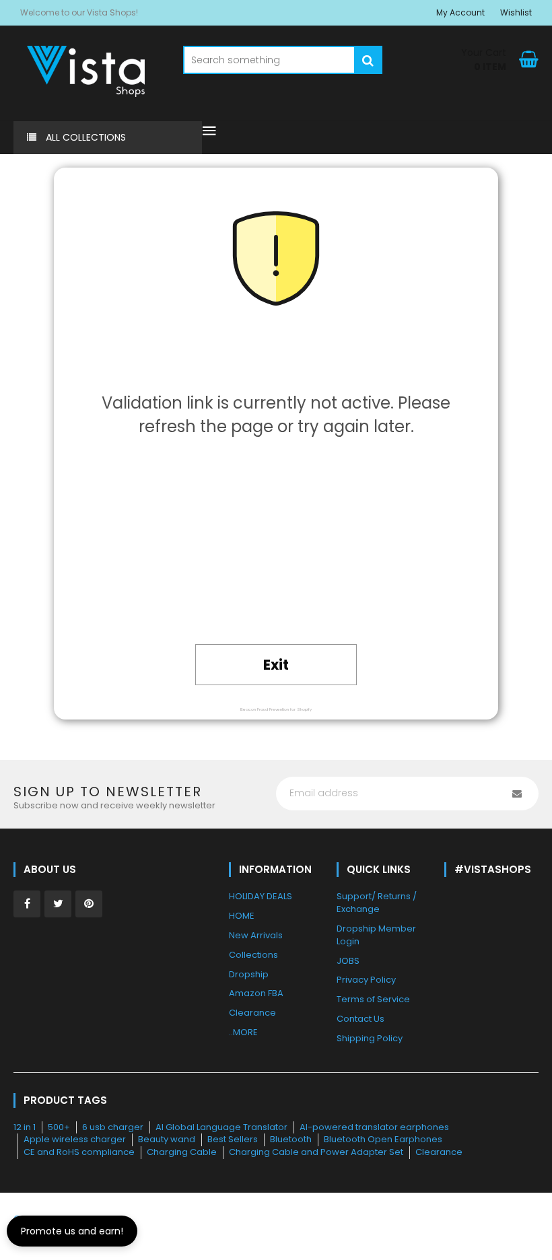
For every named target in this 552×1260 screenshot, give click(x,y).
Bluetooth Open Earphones (383, 1139)
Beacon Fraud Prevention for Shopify (276, 709)
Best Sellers (232, 1139)
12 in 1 (24, 1127)
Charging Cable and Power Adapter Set (316, 1152)
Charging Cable (182, 1152)
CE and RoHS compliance (79, 1152)
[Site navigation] (209, 132)
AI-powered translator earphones (374, 1127)
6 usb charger (112, 1127)
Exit (276, 664)
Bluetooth (291, 1139)
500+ (59, 1127)
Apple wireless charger (75, 1139)
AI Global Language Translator (221, 1127)
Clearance (438, 1152)
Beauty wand (166, 1139)
